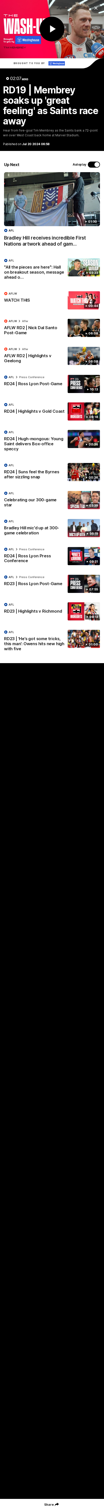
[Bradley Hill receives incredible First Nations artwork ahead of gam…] (52, 212)
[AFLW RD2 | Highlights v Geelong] (52, 356)
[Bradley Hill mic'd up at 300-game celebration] (52, 528)
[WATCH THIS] (52, 300)
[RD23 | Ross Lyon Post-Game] (52, 584)
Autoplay (79, 164)
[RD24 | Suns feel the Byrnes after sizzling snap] (52, 472)
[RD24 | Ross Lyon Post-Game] (52, 384)
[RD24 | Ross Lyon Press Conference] (52, 556)
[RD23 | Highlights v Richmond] (52, 611)
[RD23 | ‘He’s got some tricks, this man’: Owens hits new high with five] (52, 642)
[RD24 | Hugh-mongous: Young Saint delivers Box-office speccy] (52, 442)
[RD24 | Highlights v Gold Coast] (52, 411)
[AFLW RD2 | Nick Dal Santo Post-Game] (52, 328)
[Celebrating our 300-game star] (52, 500)
